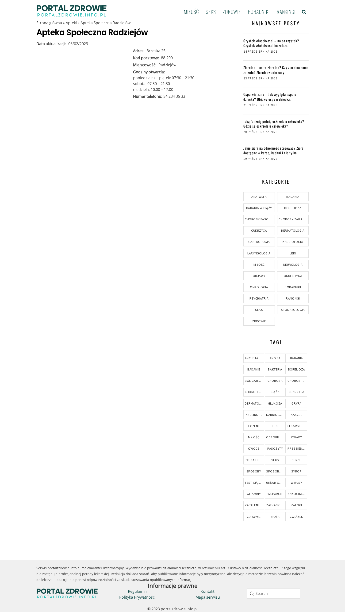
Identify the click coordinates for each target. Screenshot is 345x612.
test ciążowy (254, 482)
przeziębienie (297, 448)
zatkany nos (275, 505)
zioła (275, 517)
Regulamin (137, 591)
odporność (275, 437)
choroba (275, 380)
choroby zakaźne (254, 392)
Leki (293, 253)
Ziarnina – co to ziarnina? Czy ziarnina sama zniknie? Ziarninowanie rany (275, 70)
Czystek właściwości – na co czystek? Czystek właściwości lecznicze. (271, 43)
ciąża (275, 392)
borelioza (296, 369)
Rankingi (286, 11)
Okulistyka (293, 276)
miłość (253, 437)
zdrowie (254, 517)
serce (296, 460)
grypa (296, 403)
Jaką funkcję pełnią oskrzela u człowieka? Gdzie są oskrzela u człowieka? (273, 124)
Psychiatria (258, 298)
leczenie (254, 426)
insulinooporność (254, 415)
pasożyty (275, 448)
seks (275, 460)
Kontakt (208, 591)
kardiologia (275, 415)
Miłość (191, 11)
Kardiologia (293, 242)
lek (275, 426)
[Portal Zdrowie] (71, 15)
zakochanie (297, 494)
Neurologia (293, 264)
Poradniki (259, 11)
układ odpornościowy (275, 482)
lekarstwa (296, 426)
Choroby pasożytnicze (260, 219)
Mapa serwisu (208, 597)
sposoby (253, 471)
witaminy (254, 494)
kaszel (296, 415)
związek (296, 517)
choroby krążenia (297, 380)
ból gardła (254, 380)
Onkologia (259, 287)
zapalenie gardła (254, 505)
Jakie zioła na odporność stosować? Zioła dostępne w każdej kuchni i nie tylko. (273, 150)
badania (296, 358)
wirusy (296, 482)
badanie (253, 369)
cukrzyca (296, 392)
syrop (296, 471)
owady (296, 437)
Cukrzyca (259, 230)
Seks (211, 11)
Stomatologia (293, 310)
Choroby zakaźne (293, 219)
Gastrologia (259, 242)
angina (275, 358)
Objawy (259, 276)
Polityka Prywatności (137, 597)
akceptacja (254, 358)
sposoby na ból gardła (275, 471)
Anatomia (259, 197)
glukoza (275, 403)
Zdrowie (232, 11)
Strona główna (49, 22)
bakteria (275, 369)
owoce (254, 448)
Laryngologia (259, 253)
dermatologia (254, 403)
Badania (292, 197)
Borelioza (292, 208)
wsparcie (275, 494)
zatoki (296, 505)
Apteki (71, 22)
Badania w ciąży (259, 208)
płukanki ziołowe (254, 460)
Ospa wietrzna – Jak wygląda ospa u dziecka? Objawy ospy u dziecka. (269, 96)
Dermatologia (293, 230)
